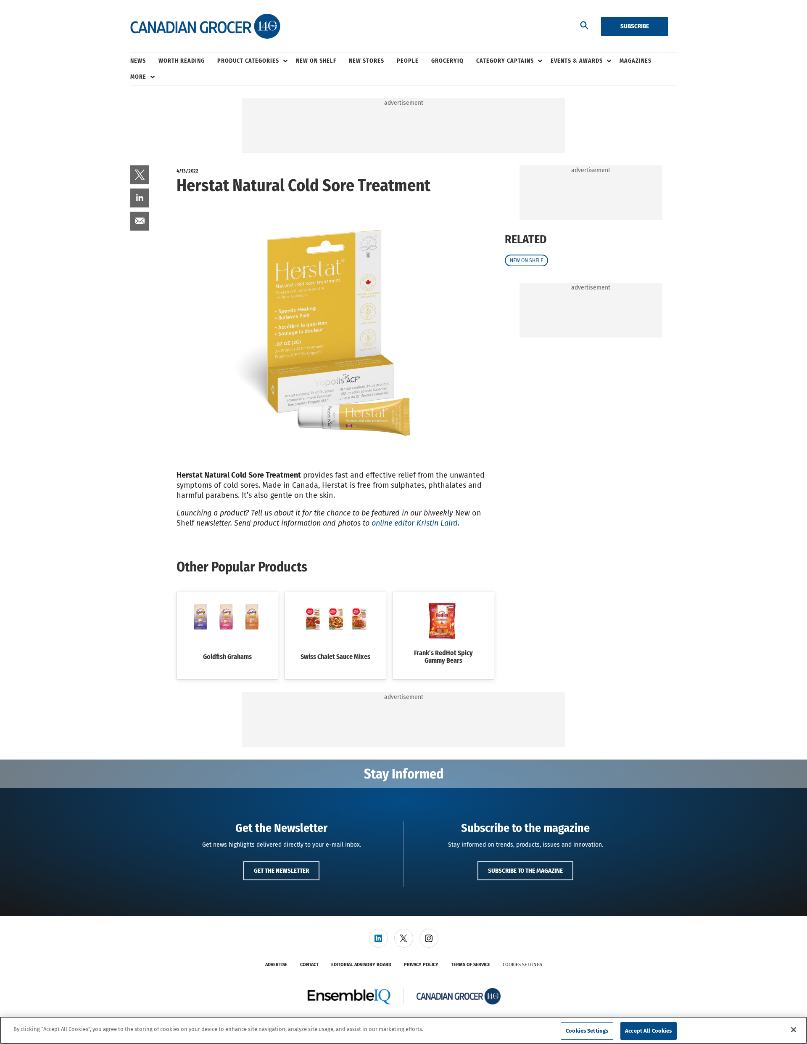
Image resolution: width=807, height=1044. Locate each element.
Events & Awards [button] (577, 60)
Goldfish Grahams (227, 657)
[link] (139, 174)
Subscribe (634, 26)
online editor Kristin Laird (415, 523)
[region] (403, 1030)
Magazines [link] (635, 60)
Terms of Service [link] (470, 964)
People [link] (408, 60)
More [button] (138, 76)
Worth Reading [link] (181, 60)
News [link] (138, 60)
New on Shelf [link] (316, 60)
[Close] (793, 1029)
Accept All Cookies (648, 1031)
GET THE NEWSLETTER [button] (281, 870)
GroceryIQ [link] (447, 60)
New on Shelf (526, 260)
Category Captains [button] (505, 60)
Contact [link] (309, 964)
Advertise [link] (276, 964)
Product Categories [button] (248, 60)
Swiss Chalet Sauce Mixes (335, 657)
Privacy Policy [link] (421, 964)
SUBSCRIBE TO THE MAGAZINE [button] (525, 870)
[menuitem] (144, 61)
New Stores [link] (366, 60)
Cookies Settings (522, 964)
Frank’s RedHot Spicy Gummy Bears (443, 656)
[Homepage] (205, 26)
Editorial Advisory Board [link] (361, 964)
